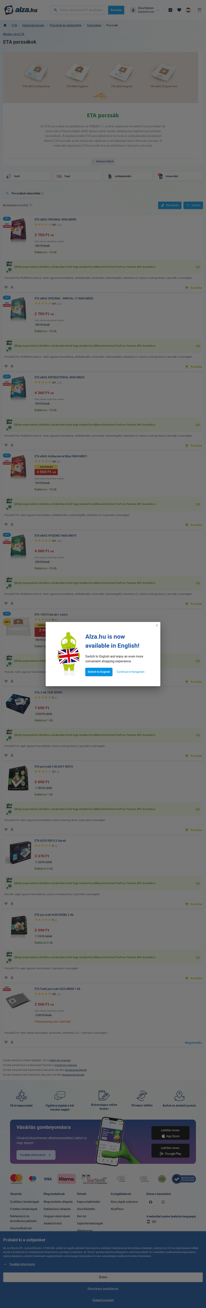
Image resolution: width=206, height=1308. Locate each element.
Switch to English (99, 671)
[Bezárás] (157, 625)
